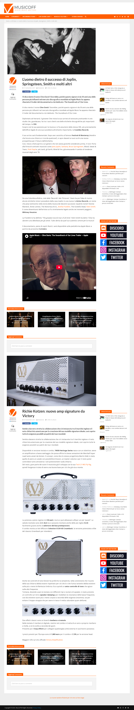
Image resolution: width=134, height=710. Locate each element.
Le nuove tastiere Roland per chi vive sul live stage (67, 698)
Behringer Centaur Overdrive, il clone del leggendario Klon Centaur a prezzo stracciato (114, 194)
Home (7, 16)
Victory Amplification (54, 640)
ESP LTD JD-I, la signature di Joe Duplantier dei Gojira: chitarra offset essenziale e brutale (82, 318)
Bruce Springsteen (76, 146)
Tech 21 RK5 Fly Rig (83, 464)
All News (13, 21)
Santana (64, 146)
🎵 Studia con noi (76, 16)
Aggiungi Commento (12, 98)
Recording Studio (29, 16)
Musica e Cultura (60, 16)
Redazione (13, 86)
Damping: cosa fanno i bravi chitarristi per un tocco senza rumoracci (114, 181)
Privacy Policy (37, 708)
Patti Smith (90, 207)
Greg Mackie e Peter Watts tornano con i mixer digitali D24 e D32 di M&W (51, 318)
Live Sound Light (45, 16)
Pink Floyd (32, 149)
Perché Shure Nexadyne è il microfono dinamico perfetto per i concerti (114, 173)
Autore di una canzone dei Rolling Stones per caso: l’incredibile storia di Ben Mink (20, 318)
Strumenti (15, 16)
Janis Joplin (56, 146)
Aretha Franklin (64, 207)
